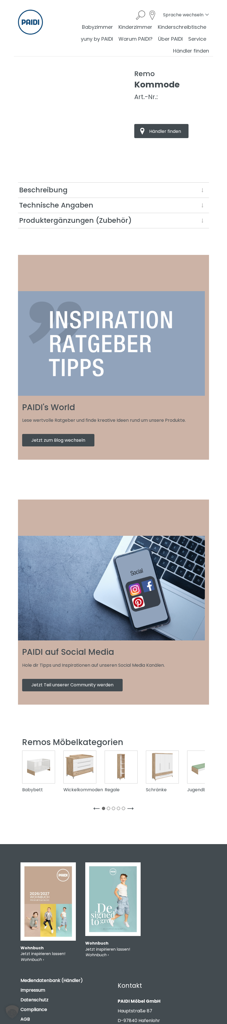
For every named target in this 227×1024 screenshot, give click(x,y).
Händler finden (191, 50)
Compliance (33, 1009)
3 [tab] (114, 809)
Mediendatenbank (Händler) (51, 980)
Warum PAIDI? (135, 38)
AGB (25, 1019)
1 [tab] (104, 809)
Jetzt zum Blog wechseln (58, 440)
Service (197, 38)
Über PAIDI (170, 38)
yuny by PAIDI (97, 38)
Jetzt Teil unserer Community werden (72, 685)
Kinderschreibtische (182, 27)
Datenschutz (34, 1000)
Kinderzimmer (135, 27)
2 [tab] (109, 809)
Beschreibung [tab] (43, 190)
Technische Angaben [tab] (56, 205)
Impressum (32, 990)
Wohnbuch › (32, 959)
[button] (12, 1012)
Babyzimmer (97, 27)
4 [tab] (119, 809)
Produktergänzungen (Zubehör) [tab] (75, 220)
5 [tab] (124, 809)
